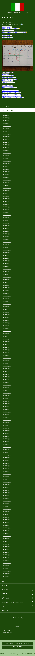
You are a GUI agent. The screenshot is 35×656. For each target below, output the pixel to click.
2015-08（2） (7, 428)
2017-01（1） (7, 393)
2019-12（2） (7, 309)
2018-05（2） (7, 358)
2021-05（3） (7, 274)
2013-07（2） (7, 479)
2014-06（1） (7, 460)
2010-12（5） (7, 560)
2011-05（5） (7, 546)
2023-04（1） (7, 217)
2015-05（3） (7, 436)
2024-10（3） (7, 171)
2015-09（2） (7, 425)
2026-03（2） (7, 128)
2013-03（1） (7, 490)
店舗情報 (4, 593)
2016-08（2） (7, 403)
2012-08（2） (7, 506)
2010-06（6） (7, 576)
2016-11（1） (7, 395)
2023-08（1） (7, 207)
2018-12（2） (7, 341)
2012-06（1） (7, 511)
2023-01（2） (7, 225)
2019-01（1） (7, 339)
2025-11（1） (7, 139)
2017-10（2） (7, 374)
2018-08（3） (7, 350)
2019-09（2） (7, 317)
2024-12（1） (7, 166)
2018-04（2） (7, 360)
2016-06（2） (7, 406)
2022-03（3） (7, 252)
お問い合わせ (5, 598)
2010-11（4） (7, 563)
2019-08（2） (7, 320)
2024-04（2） (7, 188)
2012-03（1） (7, 519)
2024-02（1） (7, 193)
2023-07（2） (7, 209)
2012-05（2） (7, 514)
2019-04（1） (7, 331)
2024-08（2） (7, 177)
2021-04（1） (7, 277)
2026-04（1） (7, 126)
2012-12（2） (7, 495)
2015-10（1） (7, 422)
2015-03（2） (7, 441)
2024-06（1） (7, 182)
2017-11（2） (7, 371)
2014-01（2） (7, 468)
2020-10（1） (7, 290)
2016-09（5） (7, 401)
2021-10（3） (7, 263)
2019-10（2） (7, 314)
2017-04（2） (7, 387)
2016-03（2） (7, 414)
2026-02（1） (7, 131)
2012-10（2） (7, 501)
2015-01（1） (7, 444)
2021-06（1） (7, 271)
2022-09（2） (7, 236)
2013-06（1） (7, 482)
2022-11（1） (7, 231)
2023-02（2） (7, 223)
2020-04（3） (7, 304)
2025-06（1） (7, 150)
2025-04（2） (7, 155)
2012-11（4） (7, 498)
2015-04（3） (7, 439)
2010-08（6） (7, 571)
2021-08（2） (7, 266)
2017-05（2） (7, 385)
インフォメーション (7, 110)
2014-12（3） (7, 447)
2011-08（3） (7, 538)
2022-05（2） (7, 247)
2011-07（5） (7, 541)
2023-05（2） (7, 215)
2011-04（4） (7, 549)
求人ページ (5, 610)
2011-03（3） (7, 552)
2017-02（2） (7, 390)
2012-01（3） (7, 525)
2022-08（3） (7, 239)
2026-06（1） (7, 120)
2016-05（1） (7, 409)
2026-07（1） (7, 118)
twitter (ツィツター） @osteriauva (12, 602)
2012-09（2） (7, 503)
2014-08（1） (7, 455)
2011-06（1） (7, 544)
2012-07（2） (7, 509)
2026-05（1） (7, 123)
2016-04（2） (7, 412)
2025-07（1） (7, 147)
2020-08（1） (7, 296)
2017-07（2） (7, 379)
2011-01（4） (7, 557)
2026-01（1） (7, 134)
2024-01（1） (7, 196)
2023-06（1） (7, 212)
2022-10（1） (7, 234)
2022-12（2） (7, 228)
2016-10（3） (7, 398)
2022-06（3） (7, 244)
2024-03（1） (7, 190)
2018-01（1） (7, 368)
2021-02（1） (7, 282)
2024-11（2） (7, 169)
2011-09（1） (7, 536)
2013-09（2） (7, 476)
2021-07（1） (7, 269)
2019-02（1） (7, 336)
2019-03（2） (7, 333)
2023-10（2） (7, 204)
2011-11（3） (7, 530)
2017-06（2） (7, 382)
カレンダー (5, 589)
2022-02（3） (7, 255)
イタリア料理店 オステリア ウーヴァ (14, 653)
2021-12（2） (7, 260)
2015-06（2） (7, 433)
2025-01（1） (7, 163)
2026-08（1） (7, 115)
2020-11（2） (7, 287)
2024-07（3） (7, 180)
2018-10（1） (7, 347)
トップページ (5, 106)
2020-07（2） (7, 298)
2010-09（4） (7, 568)
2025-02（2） (7, 161)
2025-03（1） (7, 158)
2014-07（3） (7, 457)
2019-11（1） (7, 312)
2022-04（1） (7, 250)
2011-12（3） (7, 528)
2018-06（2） (7, 355)
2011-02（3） (7, 555)
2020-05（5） (7, 301)
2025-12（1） (7, 136)
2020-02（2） (7, 306)
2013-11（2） (7, 471)
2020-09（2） (7, 293)
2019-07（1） (7, 323)
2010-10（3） (7, 565)
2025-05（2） (7, 153)
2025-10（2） (7, 142)
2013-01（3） (7, 492)
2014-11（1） (7, 449)
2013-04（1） (7, 487)
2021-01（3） (7, 285)
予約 (3, 606)
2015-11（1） (7, 420)
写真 (3, 581)
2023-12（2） (7, 198)
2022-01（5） (7, 258)
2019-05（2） (7, 328)
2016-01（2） (7, 417)
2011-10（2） (7, 533)
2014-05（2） (7, 463)
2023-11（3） (7, 201)
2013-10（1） (7, 474)
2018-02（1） (7, 366)
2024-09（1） (7, 174)
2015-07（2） (7, 430)
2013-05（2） (7, 484)
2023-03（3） (7, 220)
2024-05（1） (7, 185)
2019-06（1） (7, 325)
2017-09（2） (7, 376)
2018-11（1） (7, 344)
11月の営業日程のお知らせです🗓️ (12, 24)
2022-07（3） (7, 242)
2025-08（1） (7, 144)
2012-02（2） (7, 522)
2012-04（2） (7, 517)
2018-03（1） (7, 363)
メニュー (4, 585)
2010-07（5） (7, 573)
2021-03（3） (7, 279)
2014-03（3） (7, 466)
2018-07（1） (7, 352)
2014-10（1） (7, 452)
